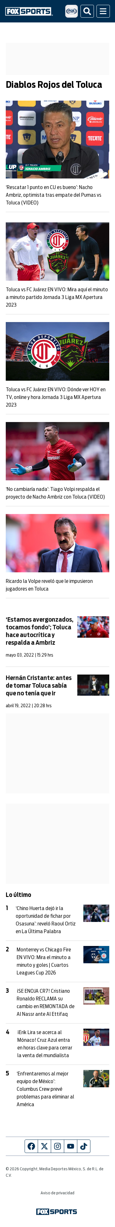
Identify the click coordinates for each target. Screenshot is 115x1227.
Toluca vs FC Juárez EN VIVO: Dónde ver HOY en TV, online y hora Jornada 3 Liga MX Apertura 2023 (55, 397)
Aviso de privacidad (57, 1193)
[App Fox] (71, 11)
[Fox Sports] (29, 11)
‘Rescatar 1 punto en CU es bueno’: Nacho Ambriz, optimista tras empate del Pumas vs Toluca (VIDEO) (53, 195)
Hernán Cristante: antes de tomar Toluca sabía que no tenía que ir (39, 686)
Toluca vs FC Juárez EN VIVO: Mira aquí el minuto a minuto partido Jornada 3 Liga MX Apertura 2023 (57, 297)
